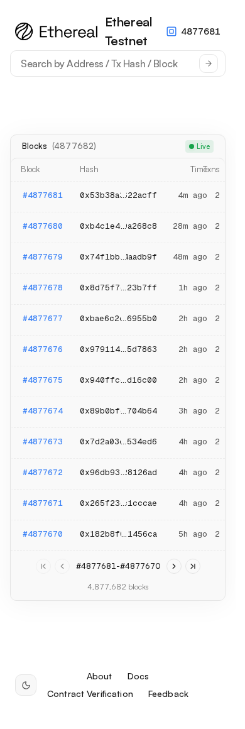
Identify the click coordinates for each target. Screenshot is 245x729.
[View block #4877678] (118, 289)
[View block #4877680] (118, 227)
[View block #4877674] (118, 412)
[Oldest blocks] (192, 566)
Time (198, 169)
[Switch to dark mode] (25, 685)
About (99, 676)
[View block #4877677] (118, 320)
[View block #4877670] (118, 535)
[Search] (208, 63)
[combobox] (118, 63)
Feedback (168, 694)
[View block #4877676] (118, 351)
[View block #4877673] (118, 443)
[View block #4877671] (118, 505)
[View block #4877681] (118, 197)
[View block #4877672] (118, 474)
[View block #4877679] (118, 258)
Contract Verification (90, 694)
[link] (43, 566)
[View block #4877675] (118, 381)
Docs (139, 676)
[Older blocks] (174, 566)
